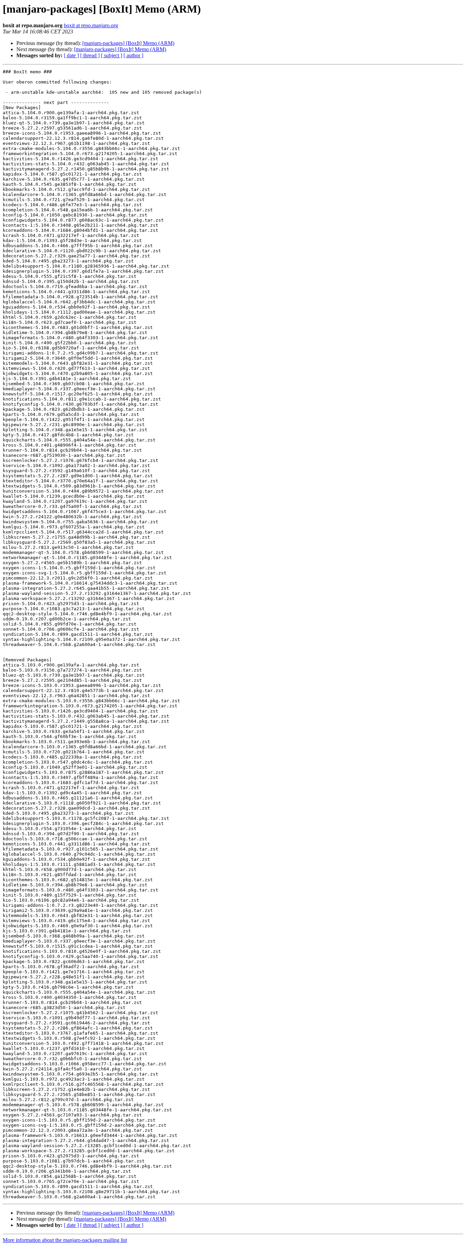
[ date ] (71, 55)
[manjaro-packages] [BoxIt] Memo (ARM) (128, 43)
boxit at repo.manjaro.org (91, 25)
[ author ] (133, 55)
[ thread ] (90, 55)
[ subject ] (111, 55)
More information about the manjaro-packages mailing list (65, 1240)
